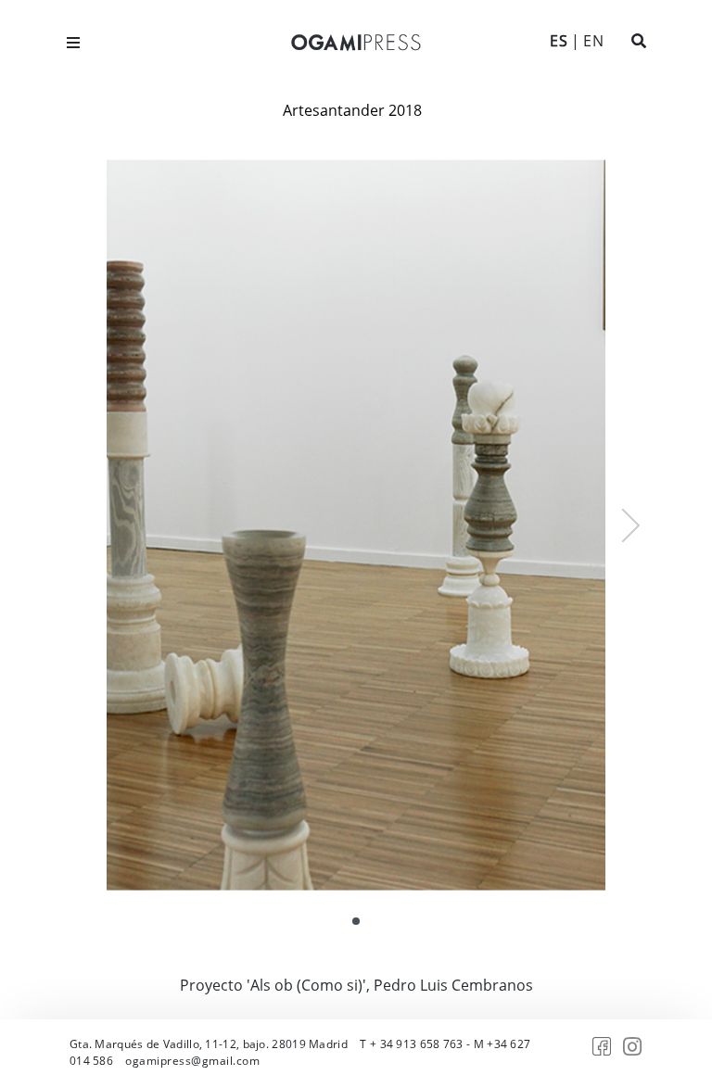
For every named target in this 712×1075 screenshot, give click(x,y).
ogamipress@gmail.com (192, 1061)
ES (558, 41)
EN (593, 41)
